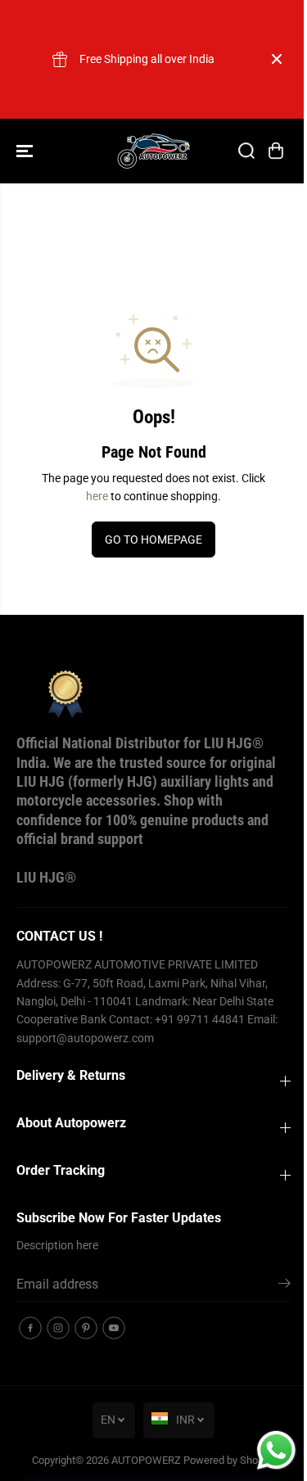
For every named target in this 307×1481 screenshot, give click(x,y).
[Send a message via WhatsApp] (276, 1450)
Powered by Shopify (229, 1460)
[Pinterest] (86, 1328)
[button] (26, 151)
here (97, 496)
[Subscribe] (284, 1286)
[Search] (246, 150)
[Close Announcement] (277, 59)
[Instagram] (58, 1328)
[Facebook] (30, 1328)
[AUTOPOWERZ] (154, 151)
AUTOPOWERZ (146, 1460)
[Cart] (276, 150)
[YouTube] (114, 1328)
